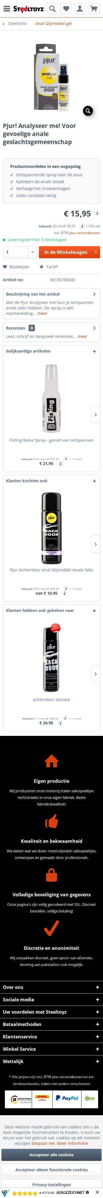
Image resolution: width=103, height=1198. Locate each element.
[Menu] (8, 8)
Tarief (51, 266)
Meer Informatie (72, 1143)
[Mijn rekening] (80, 8)
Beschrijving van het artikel (33, 294)
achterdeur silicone (51, 699)
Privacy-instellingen (51, 1184)
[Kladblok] (66, 8)
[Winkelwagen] (94, 8)
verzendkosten (71, 1076)
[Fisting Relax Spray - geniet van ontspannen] (51, 399)
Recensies (15, 328)
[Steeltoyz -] (29, 9)
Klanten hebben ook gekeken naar (40, 610)
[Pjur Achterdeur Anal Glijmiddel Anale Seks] (51, 528)
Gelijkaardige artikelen (28, 351)
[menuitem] (8, 8)
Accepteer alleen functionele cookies (51, 1169)
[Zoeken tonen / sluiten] (52, 8)
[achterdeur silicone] (51, 658)
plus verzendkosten (84, 232)
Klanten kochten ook (26, 480)
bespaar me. (44, 1143)
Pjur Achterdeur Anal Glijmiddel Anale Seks (51, 570)
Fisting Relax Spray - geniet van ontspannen (51, 440)
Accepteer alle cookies (51, 1154)
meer (41, 313)
